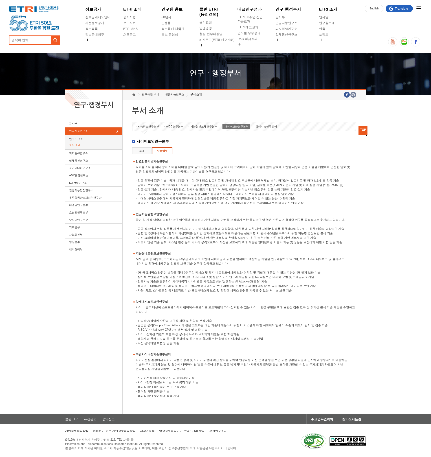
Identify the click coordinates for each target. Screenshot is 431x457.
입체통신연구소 (286, 34)
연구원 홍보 (172, 9)
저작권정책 (147, 431)
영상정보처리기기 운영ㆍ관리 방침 (182, 431)
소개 (142, 150)
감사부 (280, 17)
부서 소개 (75, 145)
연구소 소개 (76, 139)
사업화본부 (76, 234)
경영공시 (91, 45)
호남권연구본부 (78, 212)
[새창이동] (313, 441)
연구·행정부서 (288, 9)
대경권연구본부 (78, 205)
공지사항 (129, 17)
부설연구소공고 (219, 431)
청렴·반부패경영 (210, 34)
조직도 (323, 34)
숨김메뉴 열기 (87, 40)
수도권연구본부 (78, 219)
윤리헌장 (205, 22)
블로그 (404, 41)
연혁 (322, 29)
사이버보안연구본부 (236, 126)
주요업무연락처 (322, 419)
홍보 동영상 (169, 34)
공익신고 (205, 50)
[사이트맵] (418, 8)
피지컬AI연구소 (286, 29)
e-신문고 (90, 419)
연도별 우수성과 (248, 33)
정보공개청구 (94, 34)
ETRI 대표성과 (247, 27)
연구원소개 (327, 23)
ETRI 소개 (328, 9)
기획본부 (74, 227)
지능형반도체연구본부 (203, 126)
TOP (363, 129)
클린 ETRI (208, 12)
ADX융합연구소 (78, 175)
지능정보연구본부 (148, 126)
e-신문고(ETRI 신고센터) (217, 40)
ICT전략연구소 (78, 182)
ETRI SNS (130, 29)
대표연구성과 (249, 9)
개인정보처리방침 (76, 431)
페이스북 (415, 41)
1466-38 (128, 439)
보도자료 (129, 23)
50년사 (166, 17)
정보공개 (93, 9)
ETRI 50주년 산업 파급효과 (250, 19)
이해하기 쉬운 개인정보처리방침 (114, 431)
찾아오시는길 (351, 419)
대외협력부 (76, 249)
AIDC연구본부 (174, 126)
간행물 (166, 23)
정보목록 (91, 29)
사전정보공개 (94, 23)
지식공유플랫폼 (248, 49)
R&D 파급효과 (247, 39)
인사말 (323, 17)
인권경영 (205, 28)
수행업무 (162, 150)
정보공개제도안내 (97, 17)
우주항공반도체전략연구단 (85, 197)
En (374, 8)
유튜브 (392, 41)
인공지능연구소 (286, 23)
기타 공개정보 (329, 45)
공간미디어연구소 (288, 45)
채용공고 (129, 34)
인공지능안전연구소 (81, 190)
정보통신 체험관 (172, 29)
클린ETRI (72, 419)
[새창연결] (347, 95)
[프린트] (353, 95)
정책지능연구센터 (266, 126)
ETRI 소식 (132, 9)
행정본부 (74, 242)
